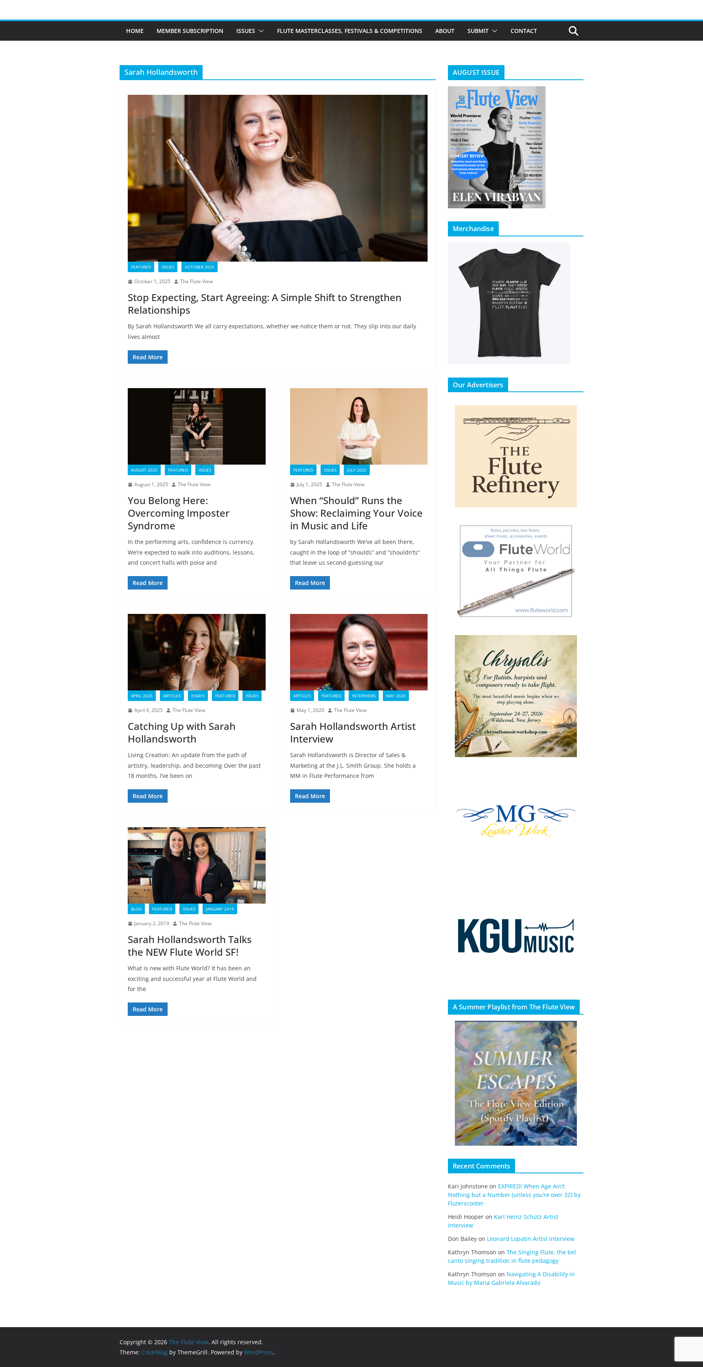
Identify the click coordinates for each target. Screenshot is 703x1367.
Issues (245, 31)
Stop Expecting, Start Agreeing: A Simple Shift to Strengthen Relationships (265, 303)
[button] (259, 31)
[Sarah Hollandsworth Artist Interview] (359, 652)
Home (135, 31)
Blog (136, 909)
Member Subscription (190, 31)
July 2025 (357, 470)
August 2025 (144, 470)
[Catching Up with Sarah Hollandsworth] (197, 652)
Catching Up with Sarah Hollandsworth (182, 732)
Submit (478, 31)
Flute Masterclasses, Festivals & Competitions (349, 31)
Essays (198, 696)
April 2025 (142, 696)
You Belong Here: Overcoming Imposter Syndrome (178, 513)
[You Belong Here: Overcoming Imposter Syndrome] (197, 426)
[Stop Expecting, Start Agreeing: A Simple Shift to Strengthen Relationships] (278, 178)
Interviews (364, 696)
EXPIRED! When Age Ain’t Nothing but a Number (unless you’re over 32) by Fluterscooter (514, 1194)
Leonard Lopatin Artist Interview (530, 1239)
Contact (524, 31)
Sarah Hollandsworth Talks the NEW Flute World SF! (190, 945)
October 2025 (199, 267)
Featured (141, 267)
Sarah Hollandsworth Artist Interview (353, 732)
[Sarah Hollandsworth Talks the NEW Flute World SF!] (197, 865)
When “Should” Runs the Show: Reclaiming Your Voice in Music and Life (356, 513)
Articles (172, 696)
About (444, 31)
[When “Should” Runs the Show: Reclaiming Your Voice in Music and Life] (359, 426)
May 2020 (396, 696)
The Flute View (196, 281)
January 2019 (220, 909)
